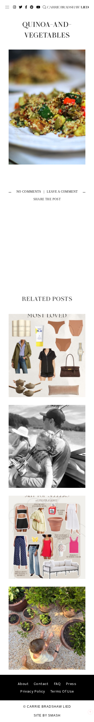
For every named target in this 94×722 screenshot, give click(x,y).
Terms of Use (62, 691)
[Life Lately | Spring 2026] (47, 668)
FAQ (57, 684)
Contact (41, 684)
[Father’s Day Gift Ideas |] (47, 486)
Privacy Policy (32, 691)
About (23, 684)
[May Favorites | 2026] (47, 577)
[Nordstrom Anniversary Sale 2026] (47, 396)
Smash (54, 715)
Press (71, 684)
